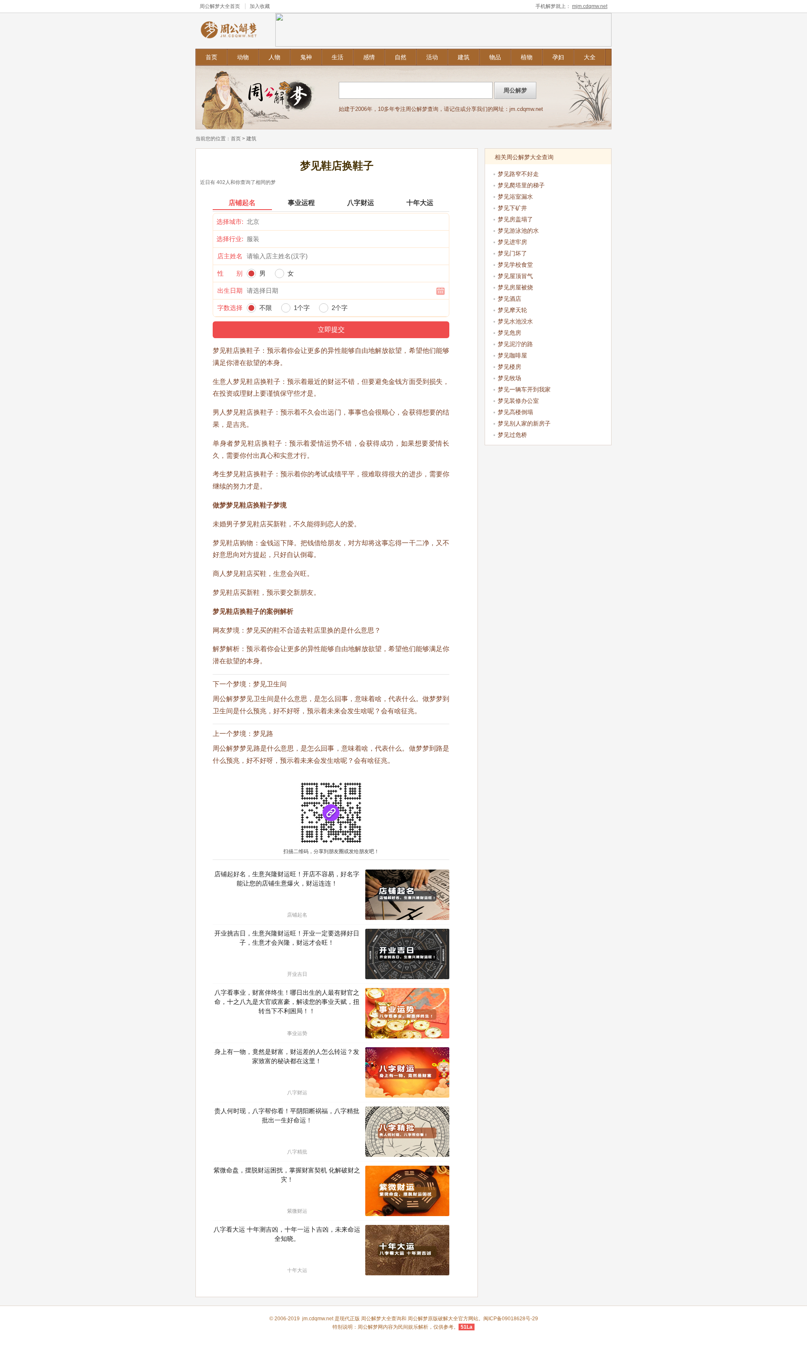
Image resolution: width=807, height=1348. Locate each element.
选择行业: (229, 238)
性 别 (230, 273)
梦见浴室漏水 (515, 196)
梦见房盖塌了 (515, 219)
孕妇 (558, 57)
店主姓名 (230, 256)
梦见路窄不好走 (518, 174)
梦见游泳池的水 (518, 230)
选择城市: (229, 221)
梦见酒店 (509, 298)
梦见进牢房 (512, 242)
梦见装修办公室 (518, 400)
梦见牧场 (509, 378)
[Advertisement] (548, 501)
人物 (274, 57)
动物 (243, 57)
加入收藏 (260, 6)
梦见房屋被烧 (515, 287)
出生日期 (230, 290)
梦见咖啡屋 (512, 355)
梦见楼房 (509, 366)
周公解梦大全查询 (381, 1319)
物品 (495, 57)
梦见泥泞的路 (515, 344)
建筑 (463, 57)
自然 (400, 57)
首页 (211, 57)
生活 (337, 57)
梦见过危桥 (512, 434)
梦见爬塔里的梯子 (521, 185)
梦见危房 (509, 332)
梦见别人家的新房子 (524, 423)
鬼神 (306, 57)
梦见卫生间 (270, 684)
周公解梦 (418, 1319)
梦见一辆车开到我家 (524, 389)
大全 (590, 57)
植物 (527, 57)
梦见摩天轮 (512, 310)
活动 (432, 57)
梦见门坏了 (512, 253)
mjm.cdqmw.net (589, 6)
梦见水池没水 (515, 321)
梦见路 (263, 733)
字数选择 (230, 307)
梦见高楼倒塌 (515, 412)
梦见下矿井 (512, 208)
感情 (369, 57)
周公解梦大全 (215, 6)
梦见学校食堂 (515, 264)
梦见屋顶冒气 (515, 276)
